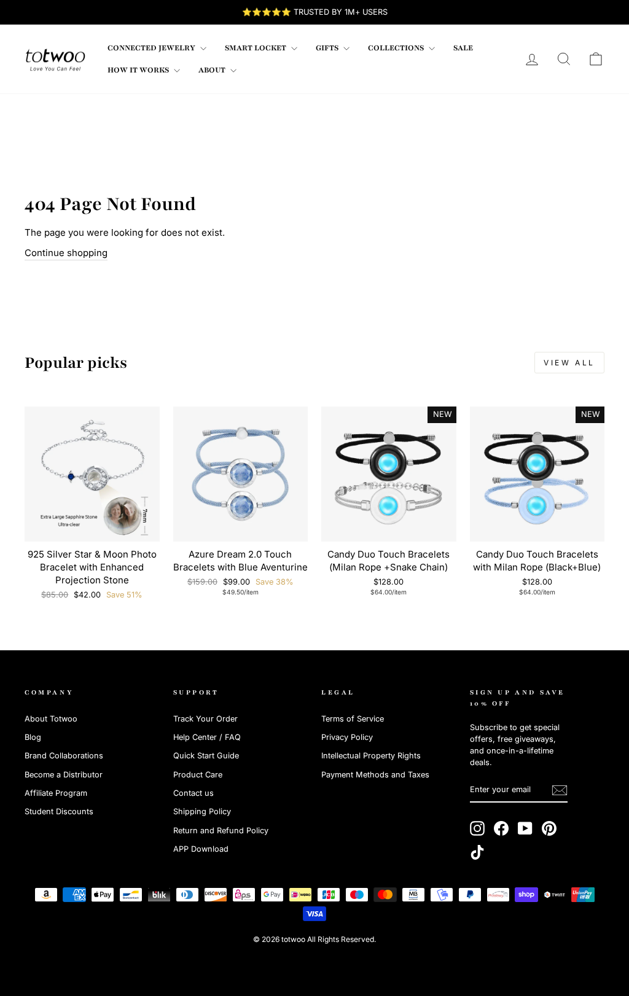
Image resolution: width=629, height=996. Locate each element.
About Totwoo (51, 718)
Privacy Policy (347, 737)
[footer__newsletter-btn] (560, 790)
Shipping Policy (202, 811)
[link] (55, 59)
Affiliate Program (56, 793)
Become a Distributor (64, 774)
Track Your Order (205, 718)
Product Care (197, 774)
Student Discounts (59, 811)
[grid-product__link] (92, 474)
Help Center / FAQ (207, 737)
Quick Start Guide (206, 755)
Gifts (328, 48)
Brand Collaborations (64, 755)
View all (569, 362)
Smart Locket (256, 48)
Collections (397, 48)
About (212, 70)
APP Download (201, 849)
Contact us (193, 793)
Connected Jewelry (152, 48)
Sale (463, 48)
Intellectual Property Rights (371, 755)
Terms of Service (352, 718)
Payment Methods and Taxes (375, 774)
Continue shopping (66, 253)
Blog (33, 737)
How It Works (139, 70)
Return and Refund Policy (220, 830)
